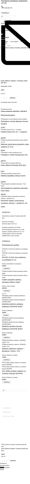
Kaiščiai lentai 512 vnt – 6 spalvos (14, 132)
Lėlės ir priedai (10, 286)
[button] (6, 268)
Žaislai (9, 45)
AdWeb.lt (17, 442)
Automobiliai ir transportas (13, 264)
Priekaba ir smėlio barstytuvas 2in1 (14, 155)
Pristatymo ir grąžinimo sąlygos (11, 429)
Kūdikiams (9, 310)
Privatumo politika (7, 424)
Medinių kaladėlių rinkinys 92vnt (13, 176)
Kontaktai (5, 432)
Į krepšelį (13, 98)
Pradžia (3, 45)
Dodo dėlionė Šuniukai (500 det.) (13, 165)
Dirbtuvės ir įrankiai (11, 355)
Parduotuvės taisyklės (8, 427)
